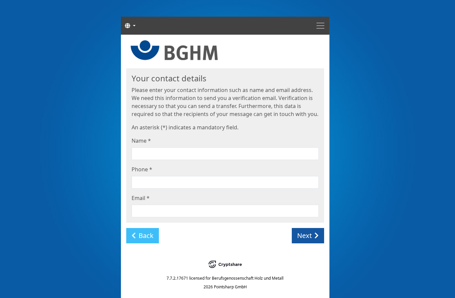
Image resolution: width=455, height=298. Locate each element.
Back (146, 235)
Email (141, 198)
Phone (142, 169)
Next (304, 235)
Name (141, 140)
